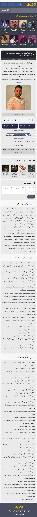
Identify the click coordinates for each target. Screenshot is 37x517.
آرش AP (25, 221)
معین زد (5, 221)
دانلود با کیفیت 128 (8, 126)
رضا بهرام (26, 242)
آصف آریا (10, 209)
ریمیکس (11, 5)
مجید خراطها (21, 230)
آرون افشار (22, 224)
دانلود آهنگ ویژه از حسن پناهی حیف (24, 330)
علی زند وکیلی (19, 218)
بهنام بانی (16, 215)
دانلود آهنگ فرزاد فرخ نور (27, 426)
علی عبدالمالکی (29, 236)
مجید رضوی (7, 236)
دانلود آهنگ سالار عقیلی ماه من (25, 472)
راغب (11, 221)
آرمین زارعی (9, 218)
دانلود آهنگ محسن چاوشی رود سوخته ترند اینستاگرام (19, 318)
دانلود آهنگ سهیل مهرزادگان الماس (24, 454)
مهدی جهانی (23, 251)
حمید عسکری (30, 233)
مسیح (32, 221)
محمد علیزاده (6, 227)
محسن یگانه (20, 233)
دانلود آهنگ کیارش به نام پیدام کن (24, 336)
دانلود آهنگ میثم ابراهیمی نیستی (24, 466)
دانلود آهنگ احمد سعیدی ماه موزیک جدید (22, 345)
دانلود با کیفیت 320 (25, 126)
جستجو (4, 10)
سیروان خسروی (19, 212)
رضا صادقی (18, 221)
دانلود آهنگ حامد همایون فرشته (25, 451)
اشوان (21, 227)
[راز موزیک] (31, 5)
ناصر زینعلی (30, 230)
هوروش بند (30, 224)
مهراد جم (14, 224)
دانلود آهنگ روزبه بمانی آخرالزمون (25, 381)
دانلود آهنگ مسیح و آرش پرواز (26, 481)
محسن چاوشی (19, 239)
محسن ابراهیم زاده (28, 245)
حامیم (32, 215)
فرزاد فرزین (11, 233)
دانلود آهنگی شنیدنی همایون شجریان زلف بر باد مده (19, 293)
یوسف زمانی (18, 242)
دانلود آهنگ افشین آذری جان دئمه (24, 378)
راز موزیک (31, 149)
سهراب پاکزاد (30, 212)
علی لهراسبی (24, 215)
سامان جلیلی (20, 248)
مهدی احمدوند (16, 245)
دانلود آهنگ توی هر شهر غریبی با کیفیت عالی (21, 278)
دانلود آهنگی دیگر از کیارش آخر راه (25, 333)
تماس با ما (19, 514)
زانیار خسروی (18, 209)
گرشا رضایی (11, 248)
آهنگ (19, 5)
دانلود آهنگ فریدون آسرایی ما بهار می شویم (21, 402)
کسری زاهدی (30, 248)
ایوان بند (14, 227)
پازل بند (31, 251)
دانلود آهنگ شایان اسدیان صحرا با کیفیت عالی (21, 327)
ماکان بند (7, 245)
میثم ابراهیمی (8, 239)
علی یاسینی (6, 215)
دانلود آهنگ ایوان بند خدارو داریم (25, 417)
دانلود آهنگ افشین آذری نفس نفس (24, 429)
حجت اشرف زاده (8, 212)
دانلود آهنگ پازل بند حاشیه (27, 463)
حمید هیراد (12, 230)
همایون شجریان (29, 209)
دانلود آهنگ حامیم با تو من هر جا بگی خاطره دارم (20, 308)
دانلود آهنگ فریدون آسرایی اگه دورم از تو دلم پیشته (19, 484)
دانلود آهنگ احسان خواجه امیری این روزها (22, 263)
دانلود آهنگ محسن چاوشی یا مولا (25, 369)
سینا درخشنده (30, 218)
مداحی (4, 5)
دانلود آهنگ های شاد (28, 499)
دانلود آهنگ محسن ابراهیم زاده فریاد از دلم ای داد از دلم (18, 469)
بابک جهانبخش (29, 227)
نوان (32, 242)
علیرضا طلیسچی (18, 236)
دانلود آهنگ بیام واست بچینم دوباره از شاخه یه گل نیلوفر (19, 54)
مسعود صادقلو (29, 239)
